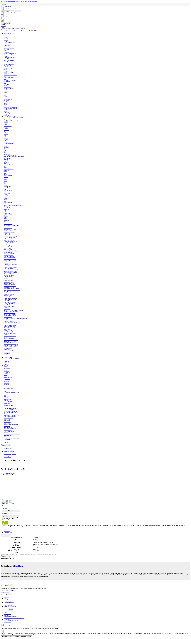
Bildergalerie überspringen (8, 473)
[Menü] (2, 8)
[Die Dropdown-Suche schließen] (19, 11)
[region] (95, 489)
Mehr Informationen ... (38, 634)
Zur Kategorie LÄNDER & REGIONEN (13, 118)
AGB (5, 598)
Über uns (6, 612)
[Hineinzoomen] (10, 501)
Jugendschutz (7, 603)
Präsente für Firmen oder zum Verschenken (14, 618)
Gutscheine (6, 619)
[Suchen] (16, 11)
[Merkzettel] (1, 18)
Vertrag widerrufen (5, 592)
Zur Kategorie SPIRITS (9, 388)
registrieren (5, 27)
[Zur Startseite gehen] (6, 6)
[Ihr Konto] (2, 20)
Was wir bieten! (7, 614)
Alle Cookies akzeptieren (26, 636)
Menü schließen (6, 23)
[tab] (7, 531)
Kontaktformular (12, 590)
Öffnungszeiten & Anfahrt (10, 616)
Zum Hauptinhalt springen (7, 1)
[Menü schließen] (4, 119)
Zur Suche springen (18, 1)
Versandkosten (25, 628)
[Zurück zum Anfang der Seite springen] (2, 631)
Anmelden (3, 26)
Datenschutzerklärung (9, 602)
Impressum (6, 597)
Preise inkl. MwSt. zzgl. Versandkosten (11, 510)
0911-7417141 (20, 588)
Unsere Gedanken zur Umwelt (11, 620)
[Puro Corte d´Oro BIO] (8, 474)
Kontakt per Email (8, 605)
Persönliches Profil (9, 28)
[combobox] (7, 11)
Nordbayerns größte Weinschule (8, 12)
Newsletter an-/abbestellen (10, 606)
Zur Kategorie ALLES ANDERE (11, 358)
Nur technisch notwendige (6, 636)
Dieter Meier (7, 457)
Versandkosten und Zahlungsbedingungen (13, 599)
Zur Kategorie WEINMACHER (11, 225)
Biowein (6, 615)
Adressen (16, 28)
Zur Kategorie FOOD (9, 368)
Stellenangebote (7, 622)
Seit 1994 (3, 4)
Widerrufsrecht (7, 601)
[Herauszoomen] (3, 501)
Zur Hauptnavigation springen (30, 1)
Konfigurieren (16, 636)
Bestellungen (22, 28)
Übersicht (3, 28)
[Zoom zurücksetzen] (6, 501)
